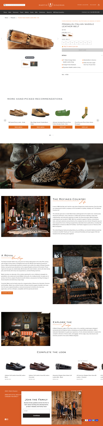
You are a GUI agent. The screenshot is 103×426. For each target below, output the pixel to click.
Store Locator (83, 4)
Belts (10, 12)
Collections (42, 12)
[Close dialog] (79, 393)
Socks (31, 12)
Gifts (36, 12)
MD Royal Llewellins (58, 12)
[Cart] (99, 5)
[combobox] (14, 5)
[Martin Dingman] (51, 5)
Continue (36, 415)
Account (93, 4)
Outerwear (15, 12)
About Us (49, 12)
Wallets (27, 12)
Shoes (5, 12)
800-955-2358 (96, 12)
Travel (21, 12)
